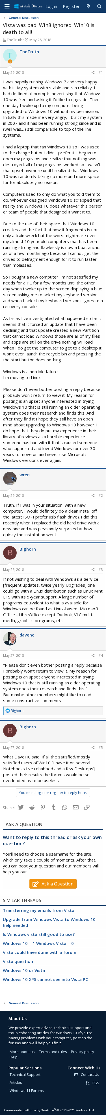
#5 (101, 747)
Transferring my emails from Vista (38, 910)
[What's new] (88, 6)
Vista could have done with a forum (39, 952)
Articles (16, 1082)
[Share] (93, 73)
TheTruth (14, 39)
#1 (101, 72)
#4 (101, 655)
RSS (95, 1082)
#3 (101, 569)
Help (14, 1057)
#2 (101, 495)
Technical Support (25, 1074)
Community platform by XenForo (49, 1110)
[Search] (99, 6)
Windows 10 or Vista (24, 970)
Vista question (18, 961)
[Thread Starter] (10, 61)
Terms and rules (53, 1051)
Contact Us (89, 1074)
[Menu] (7, 6)
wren (25, 474)
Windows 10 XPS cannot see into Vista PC (45, 979)
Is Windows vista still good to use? (39, 934)
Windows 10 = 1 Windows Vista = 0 (38, 943)
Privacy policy (82, 1051)
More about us (22, 1051)
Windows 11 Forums (27, 1090)
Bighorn (28, 549)
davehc (27, 635)
